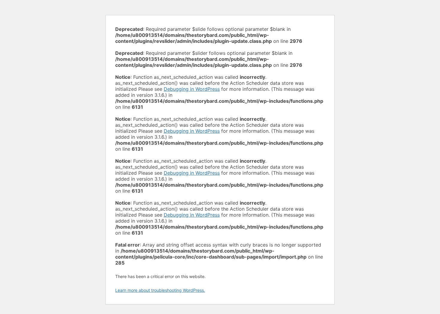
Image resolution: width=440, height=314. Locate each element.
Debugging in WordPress (192, 89)
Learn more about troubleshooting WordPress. (160, 290)
